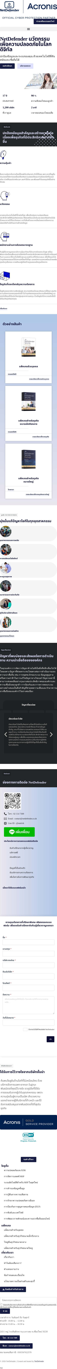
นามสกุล (7, 949)
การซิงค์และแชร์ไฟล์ (13, 1213)
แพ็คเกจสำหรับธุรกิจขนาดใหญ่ (18, 1248)
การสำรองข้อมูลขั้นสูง (14, 1188)
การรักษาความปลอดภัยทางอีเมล (19, 1200)
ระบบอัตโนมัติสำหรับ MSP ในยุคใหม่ (21, 1182)
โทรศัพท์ (7, 983)
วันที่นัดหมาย (9, 1018)
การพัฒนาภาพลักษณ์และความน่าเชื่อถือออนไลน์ (27, 1219)
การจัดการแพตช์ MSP (14, 1176)
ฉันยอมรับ (41, 1029)
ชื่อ (5, 937)
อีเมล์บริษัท (8, 972)
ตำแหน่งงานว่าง (11, 1269)
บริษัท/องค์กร (9, 960)
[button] (28, 29)
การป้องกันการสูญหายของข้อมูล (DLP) (22, 1206)
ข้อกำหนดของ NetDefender (44, 1029)
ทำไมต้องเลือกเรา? (12, 1263)
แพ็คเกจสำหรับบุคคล (13, 1230)
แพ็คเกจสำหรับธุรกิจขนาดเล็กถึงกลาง (21, 1236)
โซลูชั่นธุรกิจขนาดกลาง (15, 1242)
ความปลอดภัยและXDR (15, 1170)
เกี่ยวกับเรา (9, 1257)
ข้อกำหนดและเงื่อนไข (14, 1275)
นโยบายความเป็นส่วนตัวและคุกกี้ (19, 1281)
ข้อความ (7, 994)
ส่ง (50, 1039)
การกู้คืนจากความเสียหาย (16, 1194)
